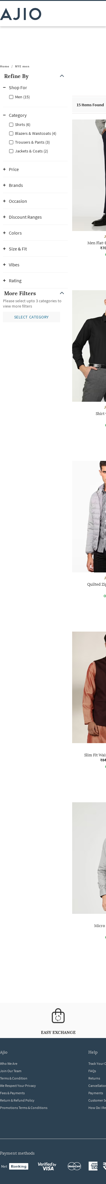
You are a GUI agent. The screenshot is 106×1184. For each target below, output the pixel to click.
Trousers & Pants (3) (32, 142)
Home (4, 66)
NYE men (22, 66)
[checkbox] (35, 96)
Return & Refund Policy (17, 1100)
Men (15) (22, 96)
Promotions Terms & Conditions (23, 1107)
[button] (35, 76)
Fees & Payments (12, 1093)
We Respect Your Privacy (18, 1085)
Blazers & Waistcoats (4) (35, 133)
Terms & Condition (13, 1078)
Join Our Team (10, 1071)
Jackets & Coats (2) (31, 151)
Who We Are (8, 1063)
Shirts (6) (22, 124)
